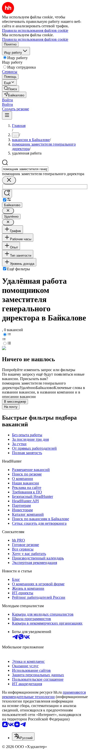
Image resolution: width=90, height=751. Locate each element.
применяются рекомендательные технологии (44, 694)
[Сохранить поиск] (7, 193)
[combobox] (25, 169)
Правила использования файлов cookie (35, 39)
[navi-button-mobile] (7, 115)
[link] (10, 88)
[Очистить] (9, 180)
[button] (7, 100)
